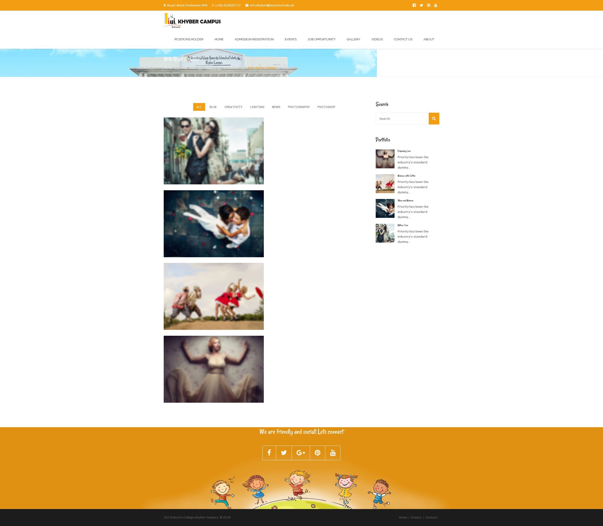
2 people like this (181, 372)
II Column (231, 68)
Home (219, 39)
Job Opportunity (322, 39)
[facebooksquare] (414, 5)
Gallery (353, 39)
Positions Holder (189, 39)
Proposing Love (233, 366)
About (429, 39)
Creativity (233, 107)
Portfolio (188, 68)
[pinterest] (428, 5)
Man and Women (235, 220)
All (199, 107)
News (276, 107)
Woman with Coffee (238, 293)
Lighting (257, 107)
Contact (431, 517)
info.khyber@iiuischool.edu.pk (272, 5)
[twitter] (421, 5)
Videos (377, 39)
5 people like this (181, 154)
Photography (299, 107)
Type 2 (209, 68)
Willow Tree (229, 148)
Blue (213, 107)
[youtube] (435, 5)
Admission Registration (254, 39)
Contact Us (403, 39)
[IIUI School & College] (193, 20)
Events (291, 39)
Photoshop (326, 107)
